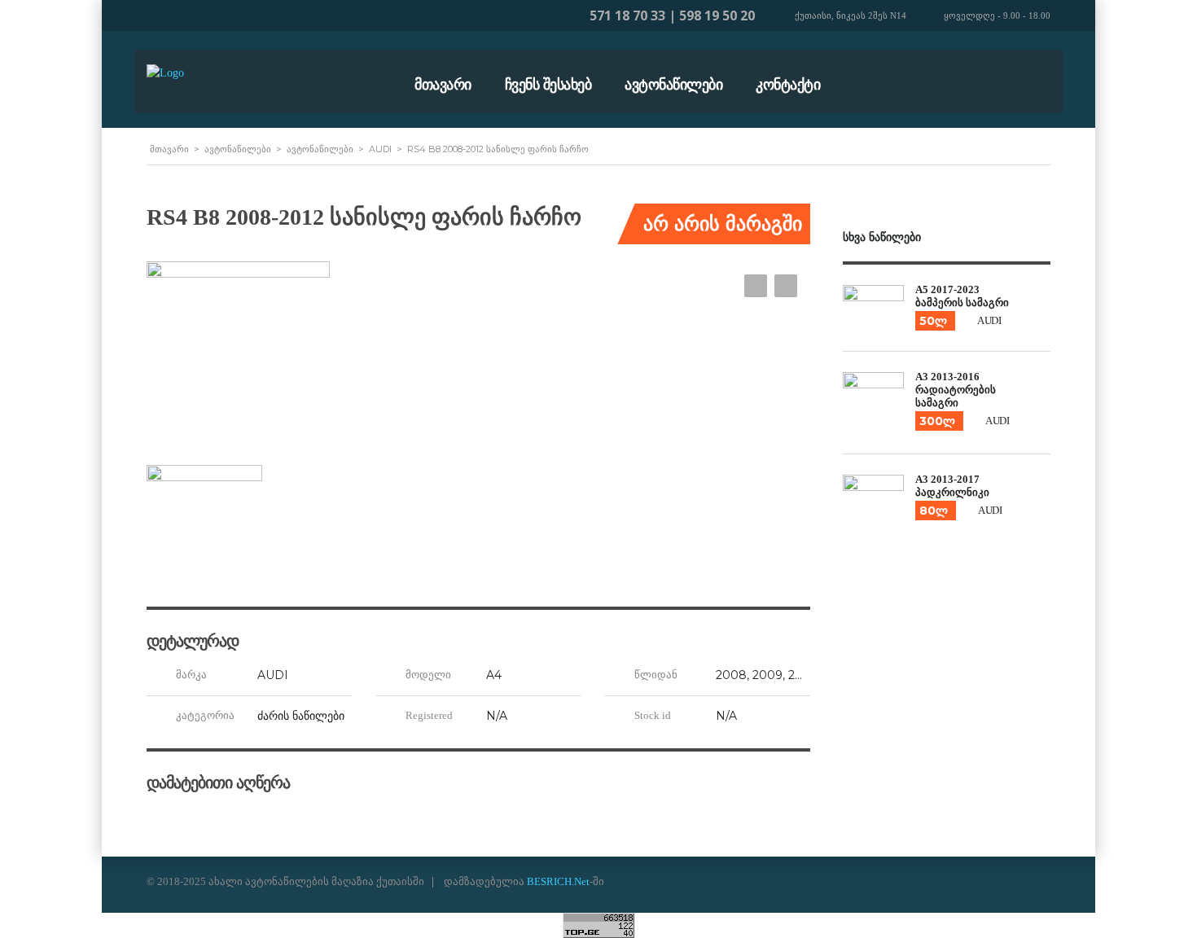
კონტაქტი (788, 85)
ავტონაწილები (673, 85)
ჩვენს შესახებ (548, 85)
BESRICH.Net (558, 881)
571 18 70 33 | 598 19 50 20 (672, 15)
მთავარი (442, 85)
